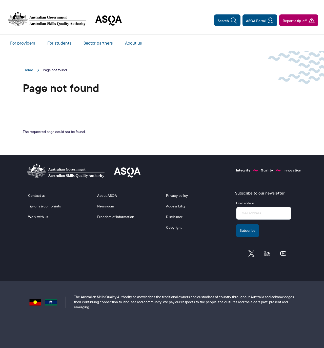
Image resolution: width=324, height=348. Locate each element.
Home (29, 70)
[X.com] (251, 254)
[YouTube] (283, 254)
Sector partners (98, 43)
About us (133, 43)
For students (59, 43)
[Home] (63, 19)
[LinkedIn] (267, 254)
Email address (245, 203)
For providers (22, 43)
